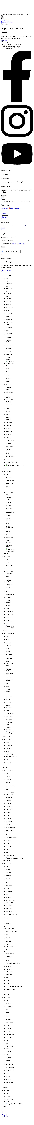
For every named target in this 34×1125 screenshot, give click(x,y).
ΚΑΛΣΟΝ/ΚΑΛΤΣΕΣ (8, 929)
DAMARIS (8, 348)
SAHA (7, 624)
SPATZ (8, 411)
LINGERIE (8, 471)
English (4, 1115)
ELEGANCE (9, 345)
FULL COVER (8, 396)
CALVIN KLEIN (10, 1067)
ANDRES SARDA (8, 341)
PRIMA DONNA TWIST (12, 462)
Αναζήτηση (5, 226)
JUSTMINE (9, 717)
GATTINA (8, 846)
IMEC (7, 459)
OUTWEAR (9, 739)
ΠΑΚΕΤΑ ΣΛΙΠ (8, 388)
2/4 (7, 894)
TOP (7, 649)
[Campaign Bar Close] (2, 16)
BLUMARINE (9, 674)
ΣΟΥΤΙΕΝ (8, 276)
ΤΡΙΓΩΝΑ (8, 301)
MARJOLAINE (10, 537)
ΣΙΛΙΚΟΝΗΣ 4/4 (10, 900)
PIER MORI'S (9, 1082)
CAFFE (8, 608)
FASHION (8, 873)
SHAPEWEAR (10, 481)
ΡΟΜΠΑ (8, 783)
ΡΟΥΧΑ (8, 944)
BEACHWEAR (10, 633)
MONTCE (8, 617)
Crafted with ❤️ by (10, 208)
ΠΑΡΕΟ (8, 652)
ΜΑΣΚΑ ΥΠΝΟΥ (10, 969)
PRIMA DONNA (8, 358)
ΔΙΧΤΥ (8, 882)
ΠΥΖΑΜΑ (8, 777)
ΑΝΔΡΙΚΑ (5, 1087)
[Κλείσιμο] (1, 219)
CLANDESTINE (10, 441)
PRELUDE (9, 438)
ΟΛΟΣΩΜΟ (9, 566)
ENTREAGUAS (10, 611)
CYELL (8, 843)
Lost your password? (18, 244)
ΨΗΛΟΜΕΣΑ (9, 392)
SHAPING (8, 876)
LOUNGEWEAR (10, 786)
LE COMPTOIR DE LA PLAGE (9, 696)
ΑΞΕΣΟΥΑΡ (9, 957)
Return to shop (5, 270)
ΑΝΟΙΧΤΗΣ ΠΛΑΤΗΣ (9, 297)
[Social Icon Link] (17, 101)
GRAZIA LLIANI (10, 797)
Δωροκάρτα (6, 174)
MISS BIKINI (9, 585)
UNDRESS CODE (9, 546)
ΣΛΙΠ (7, 369)
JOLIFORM (9, 620)
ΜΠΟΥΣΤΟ (9, 314)
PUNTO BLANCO (11, 911)
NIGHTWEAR (9, 770)
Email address (8, 237)
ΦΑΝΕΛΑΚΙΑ (9, 484)
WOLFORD (9, 905)
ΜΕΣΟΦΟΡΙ (9, 490)
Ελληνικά (5, 1117)
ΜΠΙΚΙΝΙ (8, 563)
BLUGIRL (8, 803)
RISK (7, 331)
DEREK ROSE (10, 1070)
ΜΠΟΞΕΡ (8, 384)
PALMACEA (9, 614)
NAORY (8, 588)
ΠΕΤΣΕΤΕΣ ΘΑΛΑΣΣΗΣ (13, 963)
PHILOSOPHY (10, 831)
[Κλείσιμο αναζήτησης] (25, 226)
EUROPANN (9, 1064)
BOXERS (8, 1004)
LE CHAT (8, 703)
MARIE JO (8, 450)
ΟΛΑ (7, 1093)
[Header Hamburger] (2, 18)
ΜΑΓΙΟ (8, 557)
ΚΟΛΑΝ (8, 879)
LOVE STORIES (8, 541)
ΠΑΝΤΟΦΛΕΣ (10, 792)
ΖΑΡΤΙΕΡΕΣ (9, 478)
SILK (7, 789)
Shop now (4, 40)
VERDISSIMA (9, 822)
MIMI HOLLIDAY (10, 456)
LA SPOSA (9, 328)
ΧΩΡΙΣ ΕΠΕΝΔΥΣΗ (9, 287)
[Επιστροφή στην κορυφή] (1, 211)
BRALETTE (9, 317)
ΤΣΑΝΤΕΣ (9, 658)
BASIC (8, 310)
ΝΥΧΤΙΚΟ (8, 780)
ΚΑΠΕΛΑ (8, 661)
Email (2, 195)
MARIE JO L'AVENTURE (9, 527)
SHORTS (8, 646)
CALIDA (8, 325)
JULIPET (8, 1048)
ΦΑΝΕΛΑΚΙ (9, 1013)
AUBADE (8, 337)
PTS (7, 921)
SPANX (8, 534)
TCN (7, 815)
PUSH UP (8, 304)
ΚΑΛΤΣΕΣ (9, 885)
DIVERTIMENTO (10, 828)
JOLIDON (8, 444)
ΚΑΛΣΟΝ (8, 863)
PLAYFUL (8, 434)
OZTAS (8, 531)
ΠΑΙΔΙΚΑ (8, 1090)
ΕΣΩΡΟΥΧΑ (9, 1007)
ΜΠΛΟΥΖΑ (9, 745)
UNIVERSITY (9, 334)
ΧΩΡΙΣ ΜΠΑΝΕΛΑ (9, 292)
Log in (2, 246)
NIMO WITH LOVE (9, 724)
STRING (8, 378)
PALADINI (8, 840)
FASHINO (8, 351)
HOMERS (8, 819)
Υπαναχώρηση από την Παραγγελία (13, 182)
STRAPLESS (9, 307)
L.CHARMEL (9, 574)
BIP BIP (8, 1061)
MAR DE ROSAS (8, 728)
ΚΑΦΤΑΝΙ (8, 643)
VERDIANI (8, 1079)
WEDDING (9, 320)
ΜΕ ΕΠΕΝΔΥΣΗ (9, 283)
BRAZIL (8, 375)
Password (7, 240)
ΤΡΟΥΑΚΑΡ (9, 891)
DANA (7, 453)
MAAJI (8, 591)
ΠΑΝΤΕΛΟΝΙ (9, 655)
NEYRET (8, 812)
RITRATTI (9, 354)
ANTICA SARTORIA (9, 706)
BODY (7, 487)
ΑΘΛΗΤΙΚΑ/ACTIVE (11, 932)
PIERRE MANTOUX (11, 756)
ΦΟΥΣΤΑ (8, 639)
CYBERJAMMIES (10, 855)
